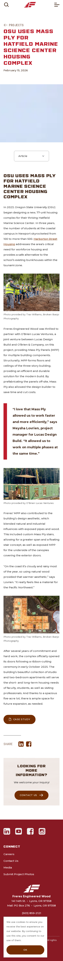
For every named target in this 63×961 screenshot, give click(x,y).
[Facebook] (30, 831)
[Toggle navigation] (56, 5)
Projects (16, 25)
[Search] (6, 4)
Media (8, 867)
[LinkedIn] (7, 831)
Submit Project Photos (19, 874)
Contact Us (28, 795)
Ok (25, 949)
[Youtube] (18, 831)
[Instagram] (42, 831)
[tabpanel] (31, 460)
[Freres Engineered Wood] (30, 5)
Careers (9, 854)
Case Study (24, 719)
